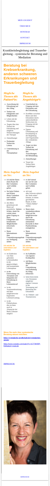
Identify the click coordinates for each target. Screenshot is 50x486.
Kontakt (25, 38)
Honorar (25, 32)
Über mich (25, 26)
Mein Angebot (25, 20)
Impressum (25, 43)
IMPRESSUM (9, 364)
